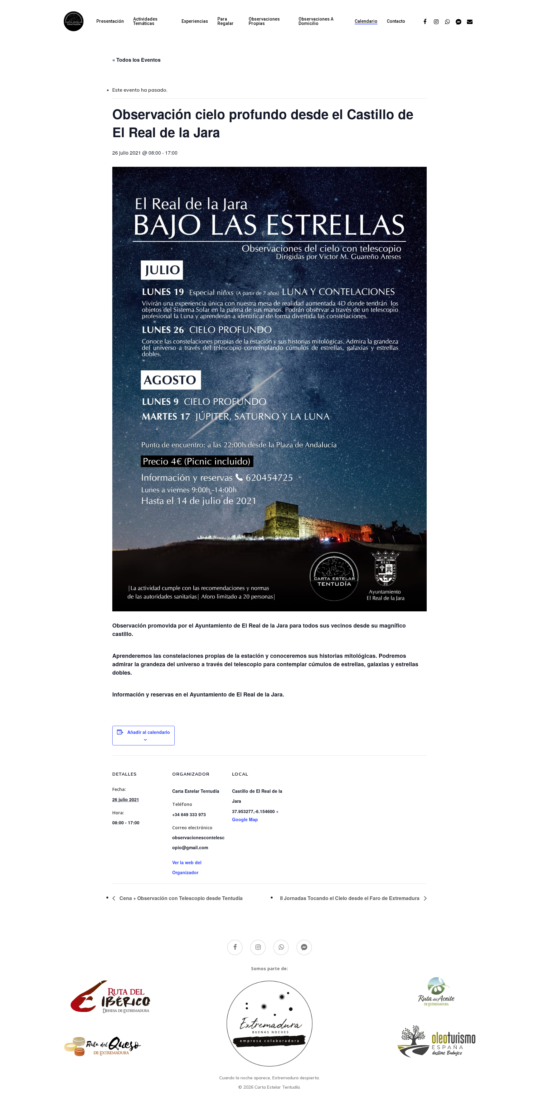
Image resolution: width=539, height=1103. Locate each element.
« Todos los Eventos (136, 59)
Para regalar (225, 21)
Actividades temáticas (145, 21)
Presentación (110, 21)
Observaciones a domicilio (316, 21)
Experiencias (195, 21)
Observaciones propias (264, 21)
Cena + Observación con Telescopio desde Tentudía (180, 898)
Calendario (366, 21)
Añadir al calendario (148, 732)
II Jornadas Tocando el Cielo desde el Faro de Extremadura (350, 898)
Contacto (396, 21)
